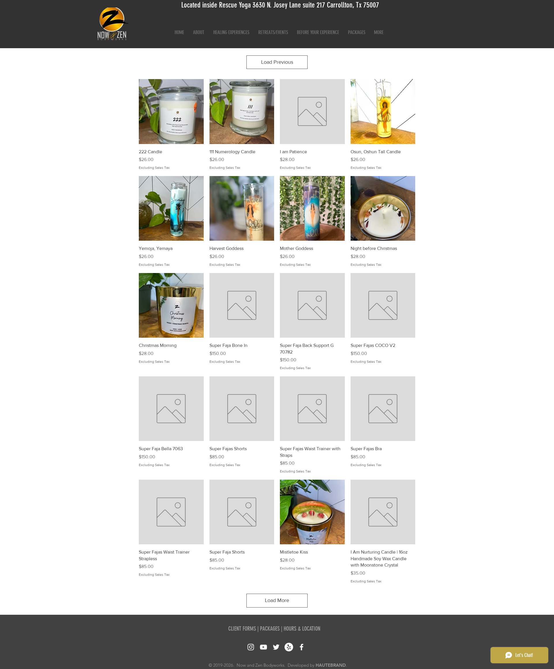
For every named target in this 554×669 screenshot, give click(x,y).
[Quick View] (171, 111)
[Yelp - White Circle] (289, 647)
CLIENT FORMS (242, 628)
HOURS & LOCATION (302, 628)
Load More (277, 600)
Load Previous (277, 62)
